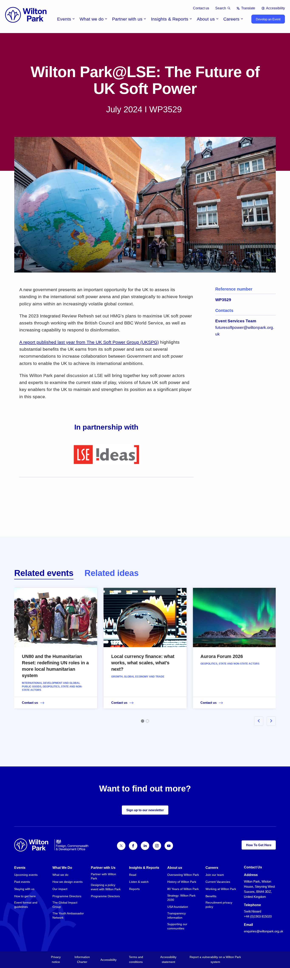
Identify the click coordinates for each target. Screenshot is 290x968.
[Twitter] (121, 845)
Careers (231, 19)
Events (64, 19)
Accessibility (275, 8)
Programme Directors (66, 896)
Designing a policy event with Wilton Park (106, 887)
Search (220, 8)
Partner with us (127, 19)
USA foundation (177, 906)
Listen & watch (139, 881)
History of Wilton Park (181, 881)
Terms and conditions (136, 959)
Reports (134, 889)
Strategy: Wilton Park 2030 (181, 897)
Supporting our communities (177, 926)
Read (132, 874)
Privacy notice (56, 959)
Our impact (59, 889)
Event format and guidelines (25, 904)
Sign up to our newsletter (145, 810)
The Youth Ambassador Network (68, 915)
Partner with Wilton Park (103, 876)
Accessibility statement (168, 959)
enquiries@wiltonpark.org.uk (263, 931)
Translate (248, 8)
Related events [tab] (43, 573)
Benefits (211, 896)
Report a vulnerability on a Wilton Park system (215, 959)
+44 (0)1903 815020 (258, 916)
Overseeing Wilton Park (183, 874)
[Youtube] (169, 845)
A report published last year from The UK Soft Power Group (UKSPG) (89, 342)
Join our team (215, 874)
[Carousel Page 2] (147, 721)
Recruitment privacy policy (219, 904)
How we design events (67, 881)
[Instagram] (157, 845)
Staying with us (24, 889)
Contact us (201, 8)
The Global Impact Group (64, 904)
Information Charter (82, 959)
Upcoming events (26, 874)
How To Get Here (258, 845)
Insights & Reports (169, 19)
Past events (22, 881)
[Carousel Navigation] (260, 721)
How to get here (25, 896)
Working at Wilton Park (221, 889)
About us (206, 19)
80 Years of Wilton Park (183, 889)
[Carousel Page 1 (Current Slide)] (142, 721)
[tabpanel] (145, 654)
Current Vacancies (218, 881)
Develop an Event (268, 19)
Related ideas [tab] (111, 573)
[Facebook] (133, 845)
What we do (92, 19)
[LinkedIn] (145, 845)
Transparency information (176, 915)
